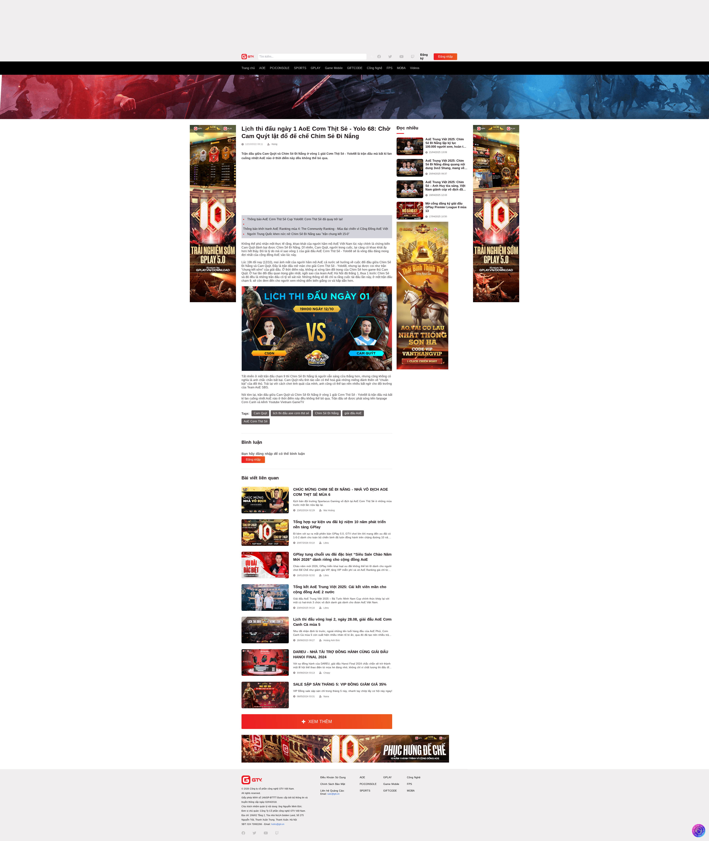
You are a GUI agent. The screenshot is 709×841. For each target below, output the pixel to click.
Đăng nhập (445, 56)
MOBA (401, 68)
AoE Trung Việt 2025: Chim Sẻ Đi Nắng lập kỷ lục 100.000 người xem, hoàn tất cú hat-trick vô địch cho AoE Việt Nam (445, 143)
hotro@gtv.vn (277, 824)
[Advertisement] (354, 26)
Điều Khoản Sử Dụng (333, 777)
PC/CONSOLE (280, 68)
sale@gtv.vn (333, 794)
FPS (390, 68)
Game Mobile (334, 68)
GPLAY (316, 68)
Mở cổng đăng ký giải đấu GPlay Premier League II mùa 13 (445, 207)
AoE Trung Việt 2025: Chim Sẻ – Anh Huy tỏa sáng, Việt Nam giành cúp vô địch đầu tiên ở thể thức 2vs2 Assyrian (446, 186)
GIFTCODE (354, 68)
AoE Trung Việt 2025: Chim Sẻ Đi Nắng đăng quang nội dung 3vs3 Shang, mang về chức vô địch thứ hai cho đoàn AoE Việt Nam (445, 164)
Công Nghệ (374, 68)
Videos (414, 68)
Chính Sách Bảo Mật (332, 783)
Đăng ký (424, 56)
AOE (262, 68)
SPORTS (300, 68)
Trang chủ (248, 68)
